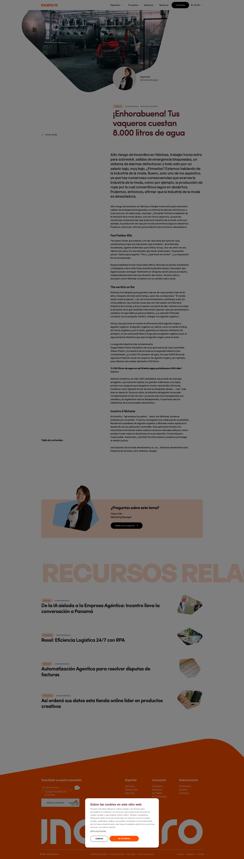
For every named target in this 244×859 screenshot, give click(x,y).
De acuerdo (124, 839)
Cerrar (99, 839)
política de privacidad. (98, 831)
